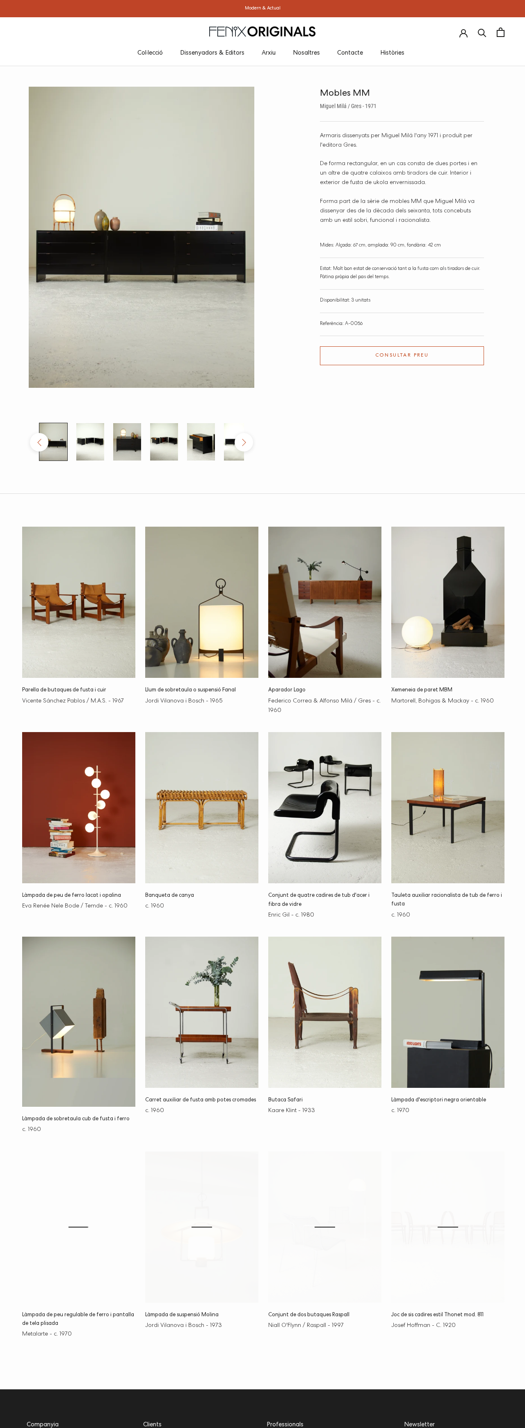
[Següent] (244, 442)
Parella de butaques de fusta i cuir (64, 690)
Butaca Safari (285, 1100)
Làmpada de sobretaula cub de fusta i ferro (76, 1119)
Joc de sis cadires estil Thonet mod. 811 (437, 1315)
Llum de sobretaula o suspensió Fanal (190, 690)
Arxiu (269, 53)
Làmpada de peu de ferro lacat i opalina (71, 895)
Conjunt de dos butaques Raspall (308, 1315)
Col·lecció (150, 53)
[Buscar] (482, 32)
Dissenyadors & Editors (212, 53)
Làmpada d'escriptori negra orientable (438, 1100)
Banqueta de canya (169, 895)
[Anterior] (39, 442)
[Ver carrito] (500, 32)
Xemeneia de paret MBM (421, 690)
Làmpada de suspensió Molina (182, 1315)
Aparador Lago (287, 690)
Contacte (350, 53)
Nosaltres (306, 53)
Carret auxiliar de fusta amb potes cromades (200, 1100)
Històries (392, 53)
